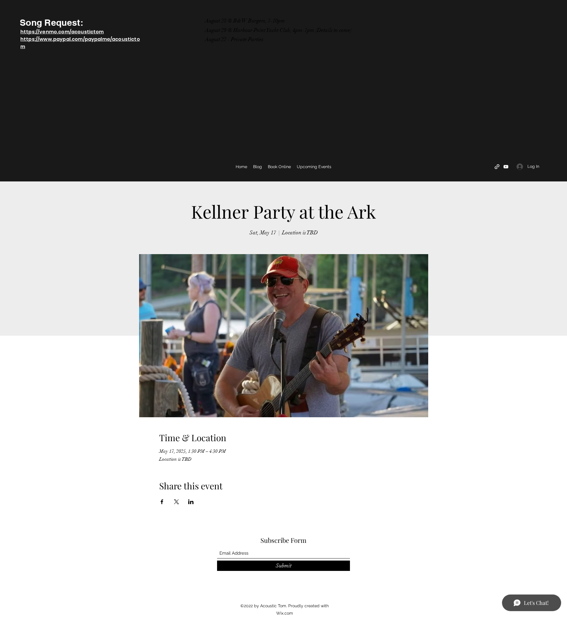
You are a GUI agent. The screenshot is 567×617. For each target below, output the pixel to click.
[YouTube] (506, 167)
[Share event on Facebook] (162, 501)
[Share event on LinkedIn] (191, 501)
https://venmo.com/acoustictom (62, 31)
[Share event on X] (176, 501)
